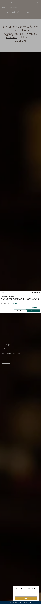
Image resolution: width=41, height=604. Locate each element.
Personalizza (19, 310)
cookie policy (14, 303)
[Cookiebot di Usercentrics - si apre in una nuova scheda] (33, 292)
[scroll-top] (38, 601)
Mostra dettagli (35, 307)
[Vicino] (37, 588)
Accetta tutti (33, 310)
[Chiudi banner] (39, 292)
